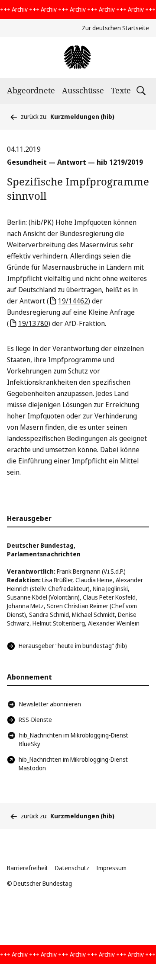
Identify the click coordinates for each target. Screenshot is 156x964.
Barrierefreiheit (27, 868)
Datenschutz (72, 868)
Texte (121, 90)
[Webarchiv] (78, 57)
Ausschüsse (83, 90)
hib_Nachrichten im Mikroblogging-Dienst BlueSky (73, 739)
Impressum (111, 868)
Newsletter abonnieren (50, 704)
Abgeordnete (31, 90)
